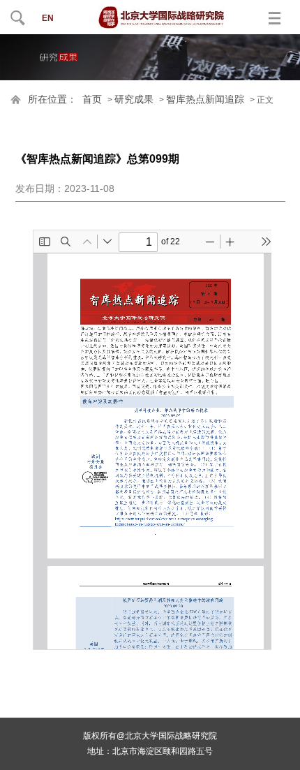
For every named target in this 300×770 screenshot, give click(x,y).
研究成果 (133, 99)
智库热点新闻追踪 (205, 99)
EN (48, 18)
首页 (92, 99)
